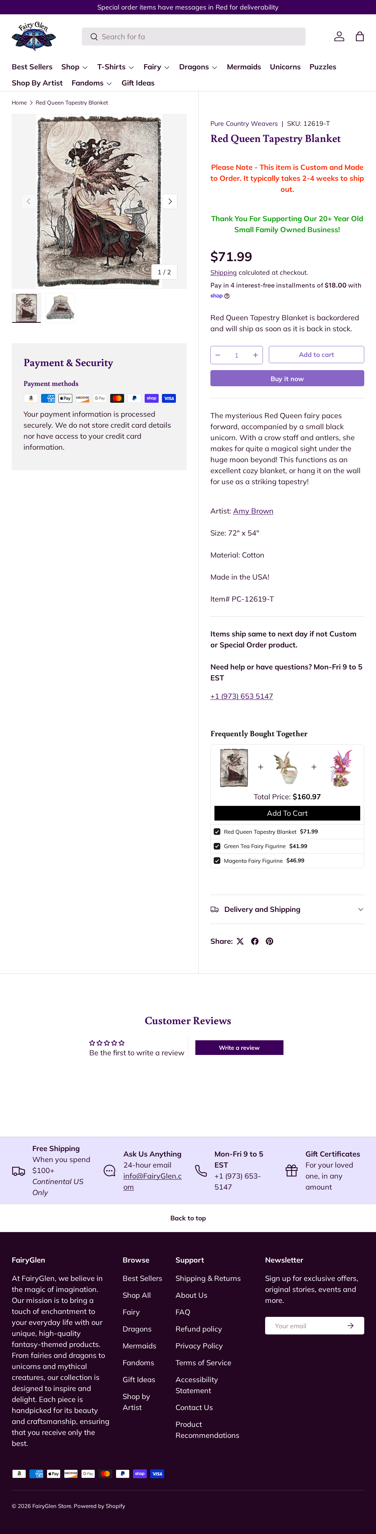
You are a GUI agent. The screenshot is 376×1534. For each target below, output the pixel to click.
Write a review (239, 1047)
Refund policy (199, 1328)
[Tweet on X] (240, 941)
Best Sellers (32, 66)
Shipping (223, 272)
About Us (191, 1295)
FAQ (183, 1311)
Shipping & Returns (208, 1278)
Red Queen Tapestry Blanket (72, 102)
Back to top (188, 1218)
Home (19, 102)
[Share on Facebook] (254, 941)
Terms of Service (203, 1362)
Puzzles (323, 66)
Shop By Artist (37, 82)
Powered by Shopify (99, 1505)
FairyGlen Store (51, 1505)
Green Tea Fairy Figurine (255, 846)
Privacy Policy (199, 1345)
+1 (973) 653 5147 (241, 696)
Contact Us (194, 1407)
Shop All (137, 1295)
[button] (360, 36)
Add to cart (316, 354)
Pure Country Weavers (244, 123)
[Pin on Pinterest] (269, 941)
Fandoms (138, 1362)
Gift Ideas (138, 82)
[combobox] (194, 36)
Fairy (131, 1311)
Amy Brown (253, 510)
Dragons (137, 1328)
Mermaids (244, 66)
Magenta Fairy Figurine (253, 860)
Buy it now (287, 379)
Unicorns (285, 66)
